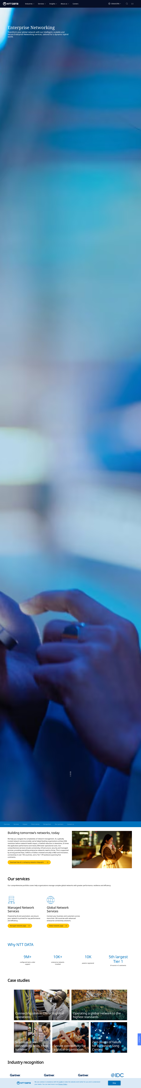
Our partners (59, 824)
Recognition (47, 824)
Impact (25, 824)
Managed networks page (18, 926)
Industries (29, 4)
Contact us (70, 824)
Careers (75, 4)
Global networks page (56, 926)
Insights (52, 4)
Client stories (35, 824)
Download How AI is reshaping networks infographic (27, 862)
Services (41, 4)
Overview (7, 824)
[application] (70, 1083)
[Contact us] (132, 4)
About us (64, 4)
